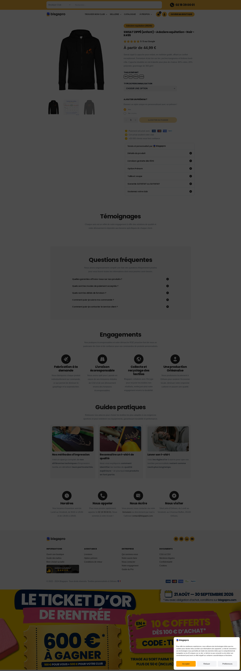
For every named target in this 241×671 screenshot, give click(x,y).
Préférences (227, 664)
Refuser (206, 664)
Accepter (186, 664)
